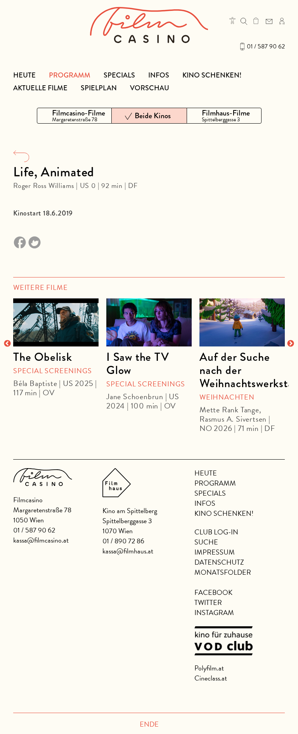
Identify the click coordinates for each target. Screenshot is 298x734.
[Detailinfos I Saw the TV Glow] (149, 322)
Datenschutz (219, 562)
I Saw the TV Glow (137, 363)
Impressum (214, 552)
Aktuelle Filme (40, 88)
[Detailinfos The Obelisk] (56, 322)
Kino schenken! (211, 75)
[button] (232, 20)
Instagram (214, 612)
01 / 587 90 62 (266, 46)
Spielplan (99, 88)
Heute (24, 75)
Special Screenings (52, 370)
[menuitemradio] (74, 116)
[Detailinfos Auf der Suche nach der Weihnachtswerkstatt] (242, 322)
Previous (7, 344)
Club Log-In (216, 532)
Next (291, 344)
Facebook (213, 592)
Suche (206, 542)
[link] (255, 20)
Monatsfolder (222, 572)
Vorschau (149, 88)
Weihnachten (227, 397)
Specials (119, 75)
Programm (69, 75)
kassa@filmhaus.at (127, 551)
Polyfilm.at (209, 668)
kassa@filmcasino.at (41, 540)
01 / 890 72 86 (123, 541)
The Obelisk (42, 356)
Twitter (208, 602)
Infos (158, 75)
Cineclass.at (210, 678)
